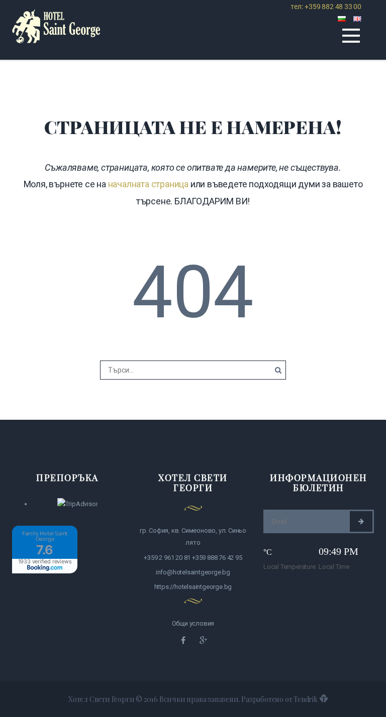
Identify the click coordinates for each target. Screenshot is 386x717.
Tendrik (306, 699)
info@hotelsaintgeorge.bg (193, 572)
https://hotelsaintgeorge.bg (193, 586)
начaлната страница (148, 184)
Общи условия (193, 623)
